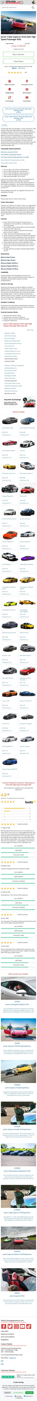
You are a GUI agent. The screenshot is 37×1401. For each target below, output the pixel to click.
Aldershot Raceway (10, 336)
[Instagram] (16, 1328)
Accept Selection (18, 1392)
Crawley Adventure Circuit (12, 351)
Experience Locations (7, 1334)
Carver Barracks (9, 346)
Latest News (4, 1331)
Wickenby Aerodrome (10, 391)
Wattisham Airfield (10, 388)
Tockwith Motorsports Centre (13, 386)
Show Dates (18, 61)
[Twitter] (10, 1328)
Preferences (29, 1396)
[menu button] (3, 2)
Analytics (19, 1396)
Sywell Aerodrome (9, 378)
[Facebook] (4, 1328)
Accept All (29, 1392)
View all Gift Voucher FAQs (9, 163)
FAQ (2, 1361)
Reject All (7, 1392)
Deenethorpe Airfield (10, 356)
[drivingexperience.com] (15, 3)
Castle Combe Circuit (10, 348)
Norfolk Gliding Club (10, 368)
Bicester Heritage (9, 338)
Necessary (9, 1396)
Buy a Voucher (18, 54)
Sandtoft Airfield (9, 373)
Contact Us (12, 1358)
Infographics (5, 1339)
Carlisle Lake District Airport (12, 343)
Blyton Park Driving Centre (12, 341)
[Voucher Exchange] (18, 401)
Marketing (19, 1398)
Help (2, 1364)
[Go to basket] (34, 3)
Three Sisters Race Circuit (12, 383)
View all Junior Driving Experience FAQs (13, 160)
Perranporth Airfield (10, 370)
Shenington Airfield (10, 376)
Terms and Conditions (7, 1337)
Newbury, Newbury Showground (14, 365)
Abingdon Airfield (9, 333)
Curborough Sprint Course (12, 353)
